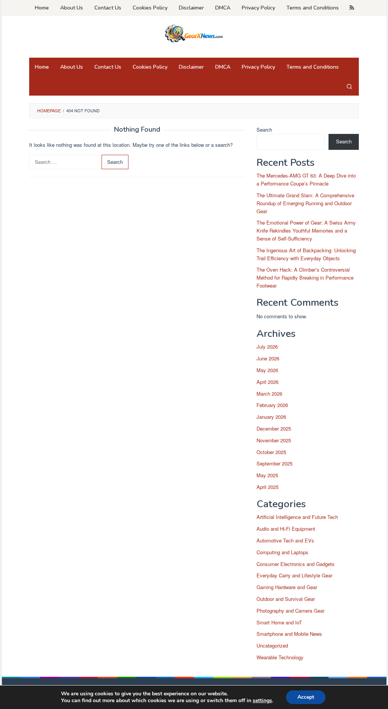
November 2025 (274, 440)
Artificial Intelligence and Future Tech (297, 516)
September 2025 (275, 463)
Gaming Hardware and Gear (287, 587)
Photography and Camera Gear (290, 610)
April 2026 (267, 381)
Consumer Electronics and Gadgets (296, 564)
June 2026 (268, 358)
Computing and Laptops (282, 552)
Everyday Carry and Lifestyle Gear (294, 575)
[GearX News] (194, 32)
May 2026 (267, 370)
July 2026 (267, 346)
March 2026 (269, 393)
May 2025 (267, 475)
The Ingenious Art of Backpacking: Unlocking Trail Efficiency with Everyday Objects (306, 254)
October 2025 (271, 452)
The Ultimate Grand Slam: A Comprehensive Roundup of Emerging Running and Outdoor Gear (305, 203)
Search (264, 129)
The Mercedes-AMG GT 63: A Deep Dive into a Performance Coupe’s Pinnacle (306, 179)
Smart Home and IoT (279, 622)
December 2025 (274, 428)
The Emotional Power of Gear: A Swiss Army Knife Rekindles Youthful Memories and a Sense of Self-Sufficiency (306, 230)
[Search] (349, 86)
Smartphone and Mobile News (289, 633)
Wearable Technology (280, 657)
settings (262, 700)
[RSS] (352, 8)
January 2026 (271, 416)
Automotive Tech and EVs (285, 540)
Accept (305, 697)
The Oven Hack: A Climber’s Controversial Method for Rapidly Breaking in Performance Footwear (305, 277)
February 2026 (272, 405)
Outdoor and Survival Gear (286, 598)
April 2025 (267, 486)
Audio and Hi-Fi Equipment (286, 528)
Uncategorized (272, 645)
